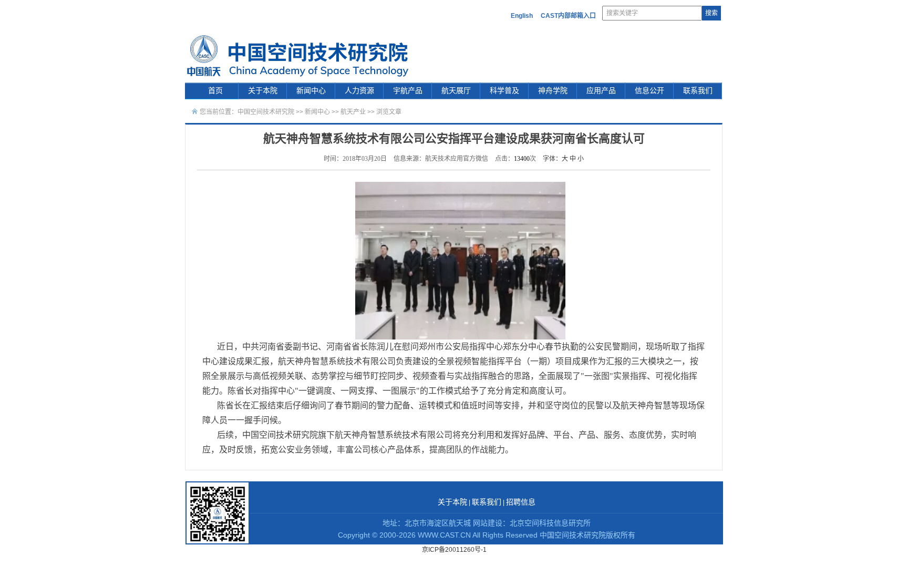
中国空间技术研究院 (266, 112)
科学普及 (504, 91)
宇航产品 (407, 91)
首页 (215, 91)
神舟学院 (552, 91)
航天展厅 (456, 91)
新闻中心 (311, 91)
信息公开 (649, 91)
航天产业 (353, 112)
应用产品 (601, 91)
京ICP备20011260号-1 (454, 549)
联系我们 (698, 91)
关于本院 (262, 91)
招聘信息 (520, 502)
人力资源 (359, 91)
